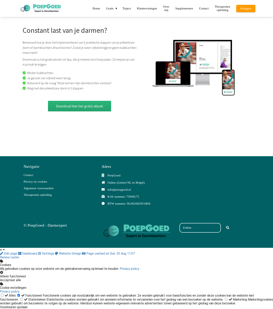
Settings (48, 253)
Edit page (10, 253)
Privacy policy (129, 269)
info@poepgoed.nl (119, 189)
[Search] (227, 228)
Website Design (70, 253)
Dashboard (29, 253)
